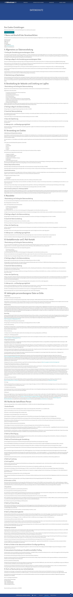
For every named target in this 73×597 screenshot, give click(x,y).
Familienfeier (51, 2)
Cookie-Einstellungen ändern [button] (9, 32)
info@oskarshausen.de (10, 45)
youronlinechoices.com (44, 398)
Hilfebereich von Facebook (52, 380)
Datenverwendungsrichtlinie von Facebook (11, 380)
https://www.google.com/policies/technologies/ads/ (50, 362)
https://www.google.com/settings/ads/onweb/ (12, 356)
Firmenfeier (25, 2)
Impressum (41, 595)
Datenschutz (47, 595)
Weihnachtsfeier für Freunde (38, 2)
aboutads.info (28, 398)
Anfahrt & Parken (62, 2)
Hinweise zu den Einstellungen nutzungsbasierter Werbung (30, 396)
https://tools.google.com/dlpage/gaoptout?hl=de (12, 318)
